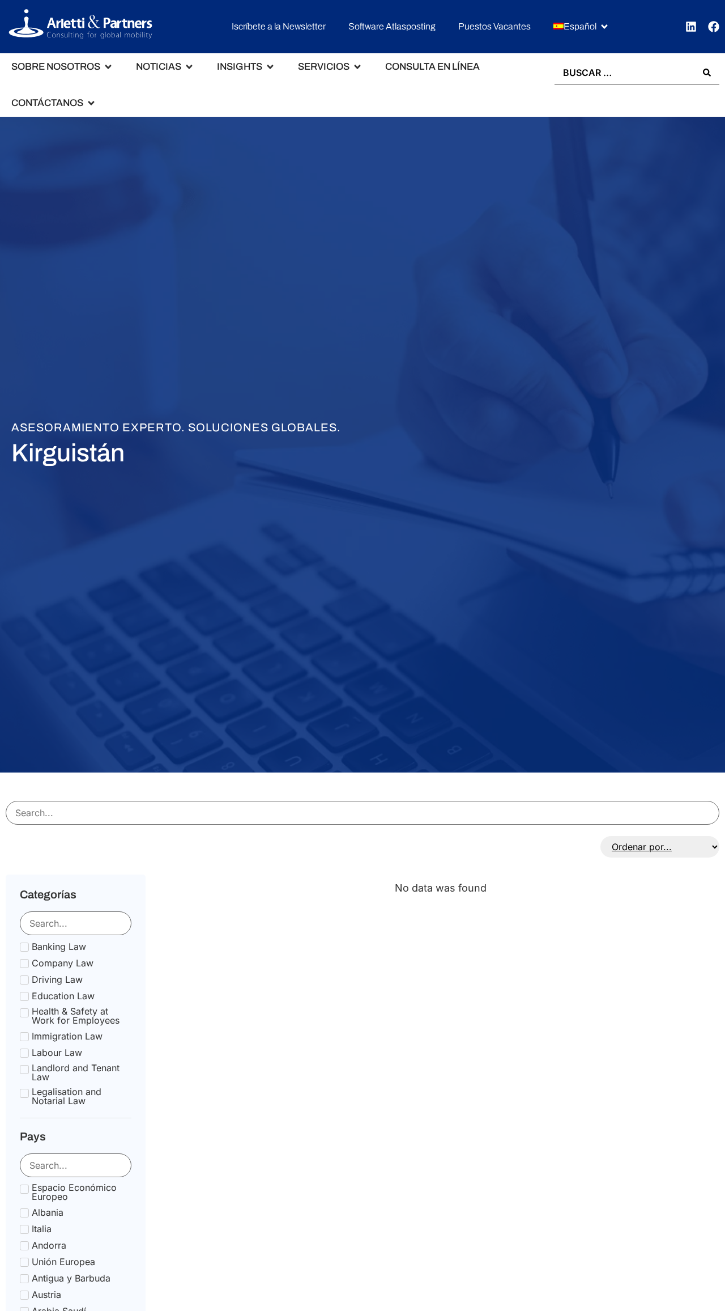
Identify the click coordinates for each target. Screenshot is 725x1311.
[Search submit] (706, 72)
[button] (581, 27)
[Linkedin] (691, 26)
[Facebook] (713, 26)
